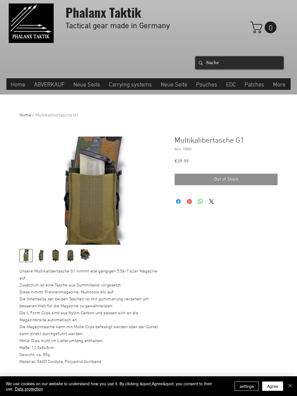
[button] (130, 84)
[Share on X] (211, 201)
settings (247, 386)
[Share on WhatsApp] (200, 201)
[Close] (290, 386)
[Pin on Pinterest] (189, 201)
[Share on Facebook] (178, 201)
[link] (264, 27)
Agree (272, 386)
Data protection (29, 389)
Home (25, 115)
